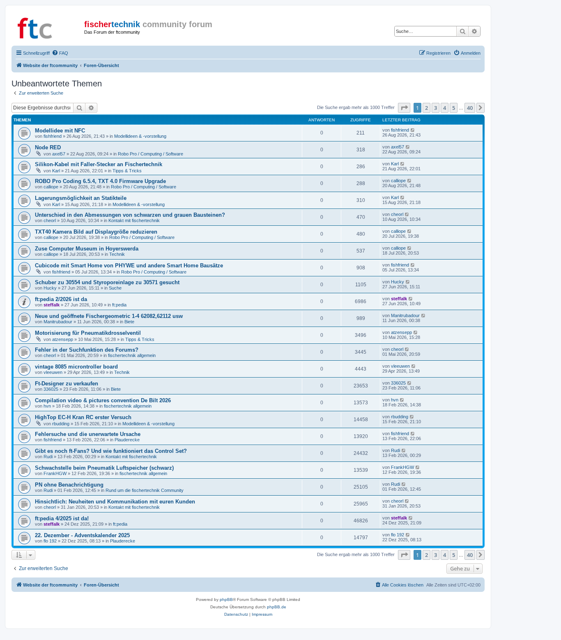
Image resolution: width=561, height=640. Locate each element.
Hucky (50, 287)
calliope (51, 186)
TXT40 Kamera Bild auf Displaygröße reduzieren (96, 232)
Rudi (48, 456)
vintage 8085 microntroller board (76, 367)
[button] (404, 108)
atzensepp (62, 339)
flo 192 (50, 540)
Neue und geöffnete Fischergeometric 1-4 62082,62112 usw (109, 316)
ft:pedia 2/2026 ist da (61, 299)
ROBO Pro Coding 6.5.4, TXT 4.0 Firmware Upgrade (100, 181)
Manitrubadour (58, 321)
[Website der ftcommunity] (49, 27)
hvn (47, 405)
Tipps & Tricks (127, 170)
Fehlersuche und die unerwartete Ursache (87, 434)
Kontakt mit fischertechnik (134, 220)
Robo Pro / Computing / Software (150, 153)
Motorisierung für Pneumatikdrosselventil (88, 333)
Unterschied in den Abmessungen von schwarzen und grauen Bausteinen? (130, 215)
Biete (129, 321)
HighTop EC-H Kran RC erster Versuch (83, 417)
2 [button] (426, 107)
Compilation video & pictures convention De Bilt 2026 (103, 400)
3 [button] (435, 107)
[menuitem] (60, 53)
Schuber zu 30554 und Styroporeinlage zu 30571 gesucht (107, 282)
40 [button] (470, 107)
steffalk (52, 304)
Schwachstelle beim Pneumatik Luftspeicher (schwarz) (104, 468)
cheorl (50, 220)
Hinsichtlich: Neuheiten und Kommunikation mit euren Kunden (115, 502)
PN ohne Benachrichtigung (69, 485)
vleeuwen (53, 372)
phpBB (226, 599)
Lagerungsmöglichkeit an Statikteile (80, 198)
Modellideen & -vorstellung (140, 136)
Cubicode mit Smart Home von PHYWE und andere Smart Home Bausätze (129, 265)
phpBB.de (276, 607)
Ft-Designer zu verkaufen (66, 383)
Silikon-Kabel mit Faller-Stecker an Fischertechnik (98, 164)
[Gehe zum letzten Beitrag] (413, 130)
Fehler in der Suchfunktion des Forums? (86, 350)
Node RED (48, 147)
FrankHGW (55, 473)
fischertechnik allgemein (132, 355)
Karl (56, 170)
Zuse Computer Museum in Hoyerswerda (86, 249)
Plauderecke (127, 439)
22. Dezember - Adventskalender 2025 (82, 535)
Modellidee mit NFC (60, 131)
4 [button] (444, 107)
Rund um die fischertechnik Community (145, 490)
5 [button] (453, 107)
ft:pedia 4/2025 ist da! (62, 518)
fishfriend (53, 136)
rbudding (60, 423)
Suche (115, 287)
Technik (117, 254)
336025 (51, 389)
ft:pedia (119, 304)
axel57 (58, 153)
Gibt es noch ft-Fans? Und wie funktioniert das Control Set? (111, 451)
